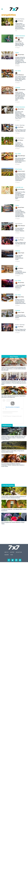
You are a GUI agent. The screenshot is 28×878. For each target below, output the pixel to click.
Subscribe (6, 870)
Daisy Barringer (21, 155)
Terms (11, 870)
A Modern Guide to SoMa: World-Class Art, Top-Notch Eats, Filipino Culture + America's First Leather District (13, 754)
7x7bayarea (8, 732)
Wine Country (18, 169)
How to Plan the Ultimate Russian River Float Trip (19, 44)
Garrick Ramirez (21, 89)
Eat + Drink (18, 70)
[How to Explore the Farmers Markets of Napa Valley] (14, 832)
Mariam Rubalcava (19, 74)
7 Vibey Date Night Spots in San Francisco (20, 286)
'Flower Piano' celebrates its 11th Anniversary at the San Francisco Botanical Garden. (20, 26)
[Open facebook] (8, 876)
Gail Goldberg (21, 189)
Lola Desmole (18, 41)
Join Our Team (19, 868)
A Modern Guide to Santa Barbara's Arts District (20, 316)
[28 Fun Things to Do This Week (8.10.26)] (7, 327)
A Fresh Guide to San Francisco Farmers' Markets (19, 229)
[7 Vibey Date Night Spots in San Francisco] (7, 283)
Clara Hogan (21, 37)
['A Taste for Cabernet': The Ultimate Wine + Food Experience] (7, 141)
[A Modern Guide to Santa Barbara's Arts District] (7, 313)
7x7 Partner (20, 20)
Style (16, 266)
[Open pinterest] (20, 876)
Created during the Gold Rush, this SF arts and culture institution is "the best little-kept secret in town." (13, 699)
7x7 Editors (20, 268)
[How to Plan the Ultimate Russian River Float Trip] (7, 38)
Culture (17, 52)
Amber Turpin (21, 252)
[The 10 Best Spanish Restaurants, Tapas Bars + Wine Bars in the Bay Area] (7, 73)
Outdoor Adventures (20, 35)
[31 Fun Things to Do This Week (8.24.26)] (7, 128)
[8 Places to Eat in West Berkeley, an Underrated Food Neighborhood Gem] (7, 298)
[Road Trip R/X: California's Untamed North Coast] (7, 253)
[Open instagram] (16, 876)
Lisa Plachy (20, 127)
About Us (6, 868)
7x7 (3, 732)
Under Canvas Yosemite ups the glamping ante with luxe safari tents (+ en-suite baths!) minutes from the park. (20, 96)
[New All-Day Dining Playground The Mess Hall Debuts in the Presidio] (7, 156)
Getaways (17, 87)
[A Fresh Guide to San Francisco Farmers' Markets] (7, 226)
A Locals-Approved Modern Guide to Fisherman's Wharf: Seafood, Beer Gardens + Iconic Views (13, 781)
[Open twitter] (12, 876)
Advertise (12, 868)
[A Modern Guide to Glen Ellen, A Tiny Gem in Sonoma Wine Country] (14, 761)
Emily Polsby (21, 296)
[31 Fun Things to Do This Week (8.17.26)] (7, 241)
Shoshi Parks (21, 54)
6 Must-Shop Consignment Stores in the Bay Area (20, 272)
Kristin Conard (21, 171)
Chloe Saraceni (21, 225)
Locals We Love (19, 187)
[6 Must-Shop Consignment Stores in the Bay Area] (7, 269)
